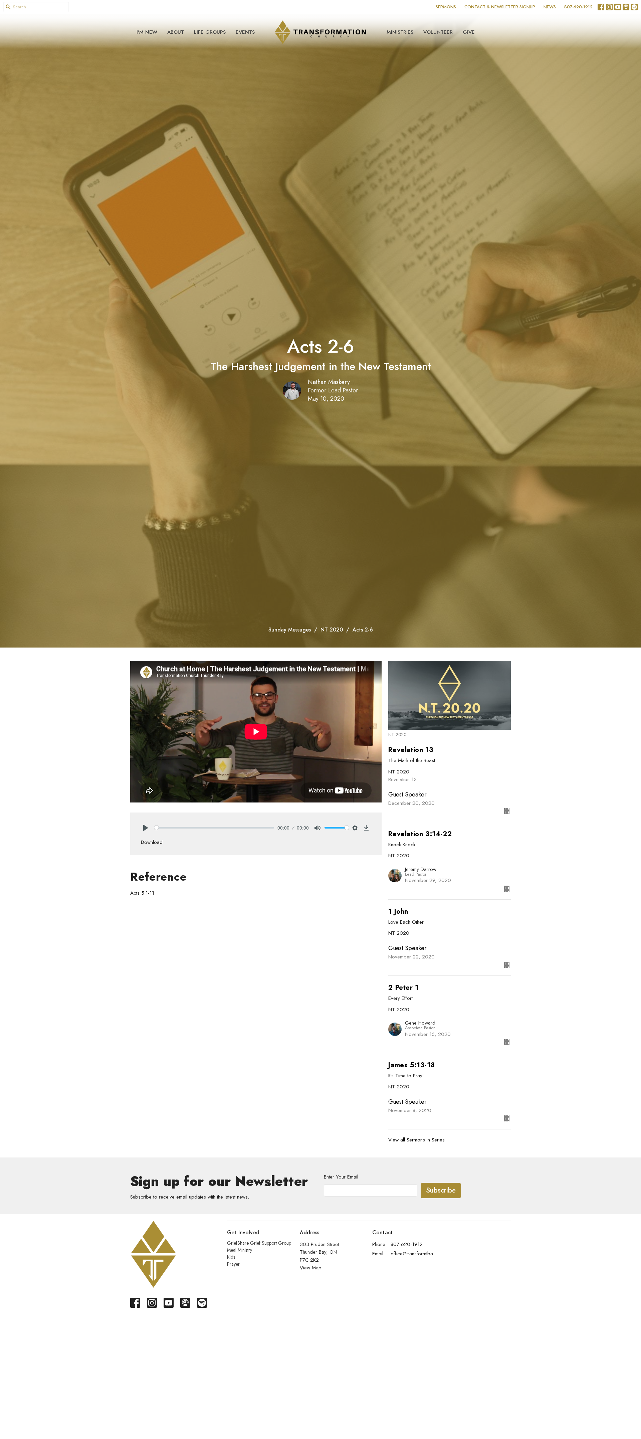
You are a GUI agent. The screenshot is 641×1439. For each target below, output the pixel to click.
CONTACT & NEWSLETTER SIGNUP (499, 7)
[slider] (214, 828)
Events (245, 32)
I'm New (147, 32)
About (175, 32)
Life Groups (210, 32)
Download (152, 842)
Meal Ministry (239, 1250)
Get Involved (243, 1232)
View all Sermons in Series (416, 1139)
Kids (231, 1257)
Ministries (400, 32)
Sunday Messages (289, 630)
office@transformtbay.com (414, 1253)
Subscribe (441, 1190)
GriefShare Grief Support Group (259, 1243)
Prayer (233, 1264)
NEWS (550, 7)
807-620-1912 (578, 7)
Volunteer (438, 32)
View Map (311, 1267)
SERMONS (446, 7)
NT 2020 (331, 630)
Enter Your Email (341, 1177)
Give (469, 32)
